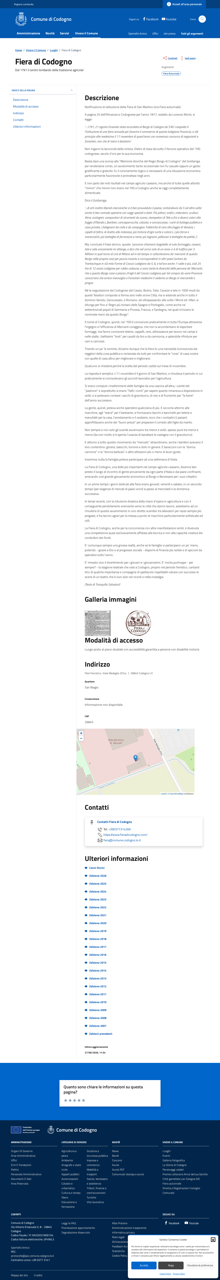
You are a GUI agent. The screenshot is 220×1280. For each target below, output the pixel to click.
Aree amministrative (23, 1156)
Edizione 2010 (97, 1002)
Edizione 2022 (97, 907)
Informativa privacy (123, 1232)
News (115, 1151)
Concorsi (117, 1160)
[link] (184, 4)
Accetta (144, 1265)
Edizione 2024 (97, 891)
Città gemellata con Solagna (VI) (181, 1179)
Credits (38, 1275)
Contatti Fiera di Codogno (114, 821)
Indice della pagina (23, 90)
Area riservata (19, 1183)
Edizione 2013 (97, 978)
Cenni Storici (96, 868)
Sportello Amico (137, 33)
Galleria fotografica (174, 1160)
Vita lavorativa (95, 1202)
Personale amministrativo (26, 1174)
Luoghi (166, 1151)
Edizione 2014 (97, 970)
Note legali (118, 1237)
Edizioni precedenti (100, 1034)
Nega (171, 1265)
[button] (213, 1239)
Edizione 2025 (97, 884)
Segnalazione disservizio (76, 1232)
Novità (50, 33)
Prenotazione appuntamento (78, 1228)
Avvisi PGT (118, 1169)
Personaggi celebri (173, 1169)
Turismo (91, 1197)
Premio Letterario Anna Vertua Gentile (185, 1174)
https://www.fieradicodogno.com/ (125, 834)
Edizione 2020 (97, 923)
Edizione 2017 (97, 947)
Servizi (64, 33)
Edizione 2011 (97, 994)
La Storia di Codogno (174, 1165)
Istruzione (169, 33)
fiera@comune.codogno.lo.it (122, 840)
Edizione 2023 (97, 899)
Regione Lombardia (24, 4)
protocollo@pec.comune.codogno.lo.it (32, 1256)
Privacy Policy (179, 1273)
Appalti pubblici (70, 1174)
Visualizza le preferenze (200, 1265)
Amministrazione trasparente (129, 1228)
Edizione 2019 (97, 931)
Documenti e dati (21, 1179)
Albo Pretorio (119, 1223)
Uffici (155, 33)
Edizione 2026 (97, 876)
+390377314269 (119, 829)
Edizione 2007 (97, 1026)
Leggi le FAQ (69, 1223)
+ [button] (81, 733)
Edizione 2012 (97, 986)
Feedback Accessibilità (125, 1246)
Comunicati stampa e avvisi (128, 1174)
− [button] (81, 738)
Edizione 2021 (97, 915)
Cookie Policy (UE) (122, 1256)
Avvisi (115, 1165)
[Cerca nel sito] (202, 19)
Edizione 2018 (97, 939)
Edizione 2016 (97, 955)
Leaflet (164, 793)
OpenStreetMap (176, 793)
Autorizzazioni (70, 1179)
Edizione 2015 (97, 963)
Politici (15, 1169)
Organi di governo (21, 1151)
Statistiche (118, 1251)
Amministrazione (28, 33)
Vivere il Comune (86, 33)
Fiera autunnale (172, 1183)
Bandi (115, 1156)
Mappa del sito (19, 1275)
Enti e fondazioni (21, 1165)
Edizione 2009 (97, 1010)
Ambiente (67, 1160)
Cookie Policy (165, 1273)
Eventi (166, 1156)
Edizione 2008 (97, 1018)
